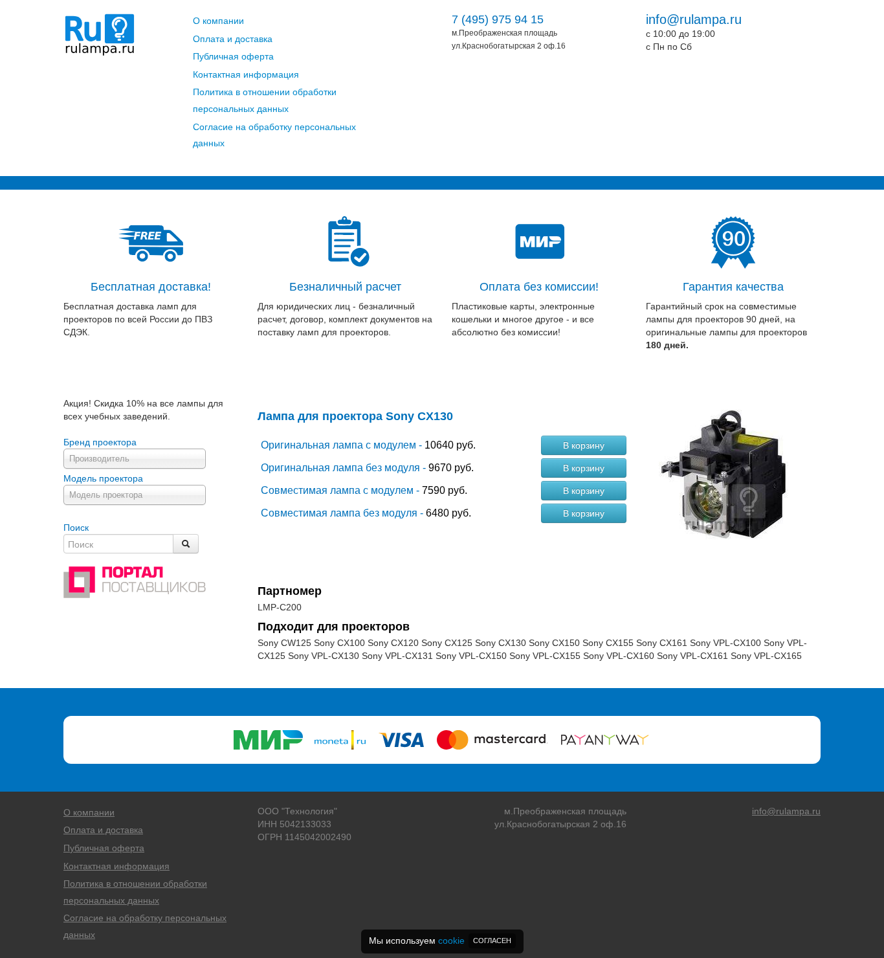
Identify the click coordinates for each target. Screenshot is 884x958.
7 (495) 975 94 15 (498, 19)
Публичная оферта (233, 56)
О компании (218, 21)
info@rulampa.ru (694, 19)
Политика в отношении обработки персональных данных (265, 100)
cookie (451, 940)
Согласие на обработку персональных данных (274, 135)
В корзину (583, 445)
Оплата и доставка (232, 39)
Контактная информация (246, 74)
